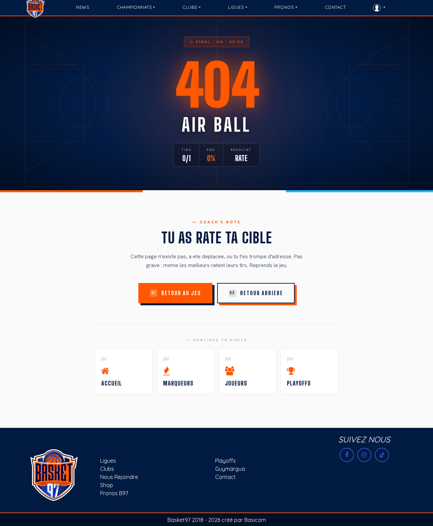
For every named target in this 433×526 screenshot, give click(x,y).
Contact (225, 477)
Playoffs (225, 460)
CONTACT (335, 7)
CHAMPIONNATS (134, 7)
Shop (106, 485)
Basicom (255, 520)
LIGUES (236, 7)
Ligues (108, 460)
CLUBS (190, 7)
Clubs (107, 468)
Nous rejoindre (119, 477)
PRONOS (284, 7)
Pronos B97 (114, 493)
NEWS (82, 7)
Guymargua (230, 468)
